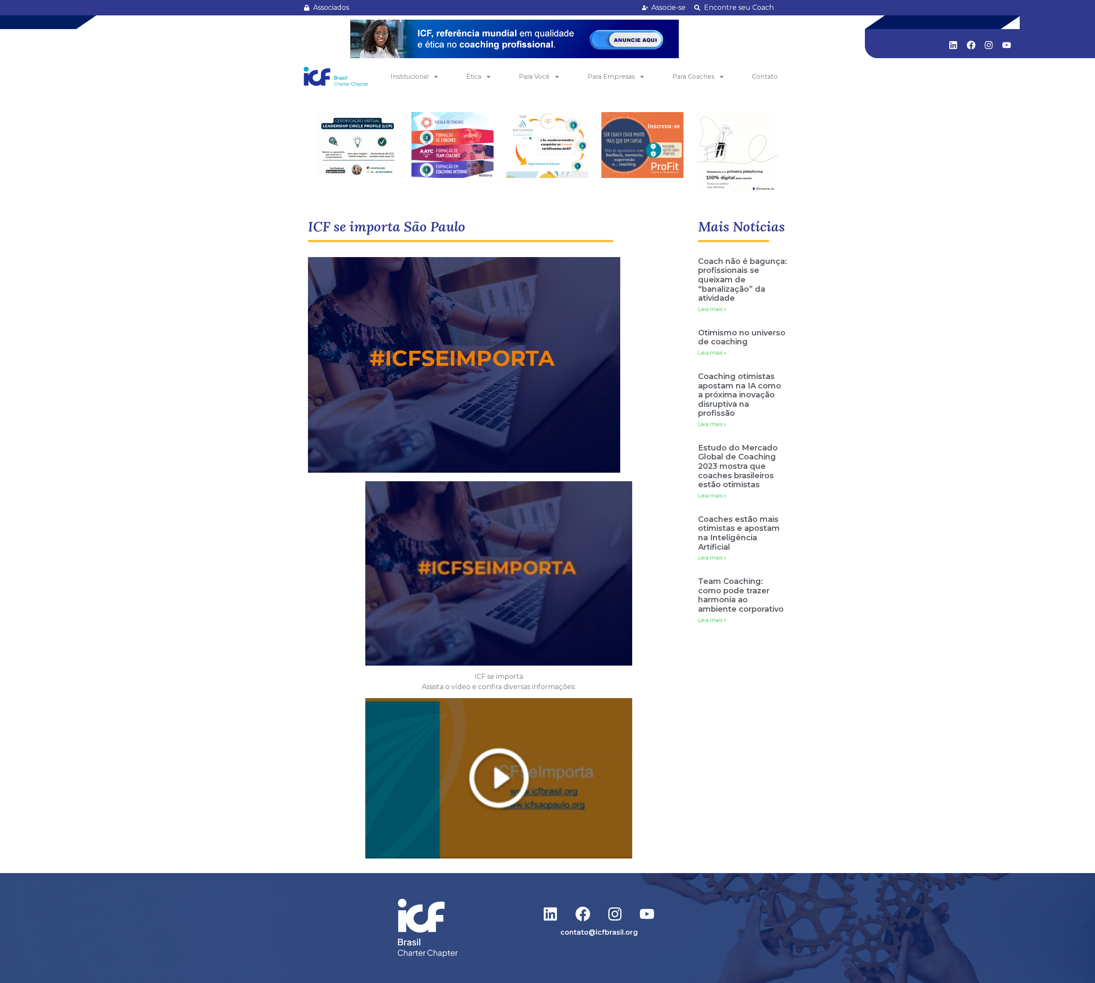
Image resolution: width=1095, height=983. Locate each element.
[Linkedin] (953, 45)
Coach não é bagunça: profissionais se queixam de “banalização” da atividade (742, 280)
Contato (765, 76)
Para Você (534, 76)
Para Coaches (693, 76)
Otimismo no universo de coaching (741, 337)
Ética (473, 76)
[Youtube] (1007, 45)
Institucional (410, 76)
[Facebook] (971, 45)
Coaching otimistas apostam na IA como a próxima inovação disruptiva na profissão (739, 395)
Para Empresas (611, 76)
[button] (514, 39)
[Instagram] (989, 45)
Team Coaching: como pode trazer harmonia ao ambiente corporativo (741, 595)
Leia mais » (712, 309)
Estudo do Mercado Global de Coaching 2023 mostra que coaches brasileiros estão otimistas (738, 466)
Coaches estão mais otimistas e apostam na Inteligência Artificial (739, 533)
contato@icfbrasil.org (599, 932)
